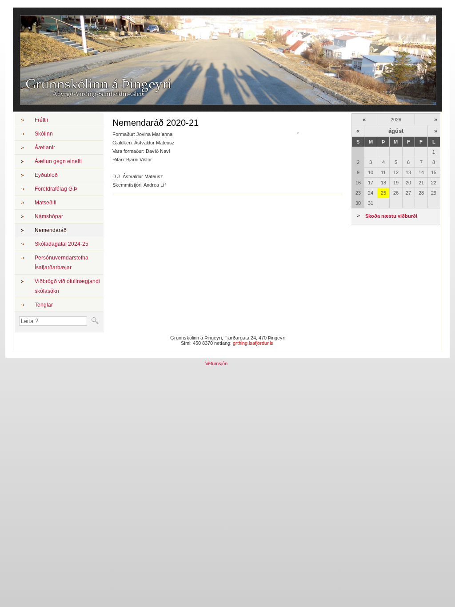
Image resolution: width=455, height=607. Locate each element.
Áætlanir (45, 147)
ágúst (395, 131)
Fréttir (41, 120)
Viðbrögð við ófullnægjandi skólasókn (67, 286)
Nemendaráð (51, 230)
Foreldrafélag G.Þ (56, 189)
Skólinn (44, 134)
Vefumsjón (216, 363)
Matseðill (45, 203)
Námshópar (49, 216)
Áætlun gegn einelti (58, 161)
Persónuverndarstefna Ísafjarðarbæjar (61, 263)
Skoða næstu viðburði (391, 216)
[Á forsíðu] (95, 98)
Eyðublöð (46, 175)
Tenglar (44, 305)
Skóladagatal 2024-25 (61, 244)
